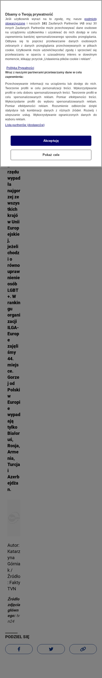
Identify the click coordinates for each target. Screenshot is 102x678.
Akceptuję (51, 141)
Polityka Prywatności (20, 68)
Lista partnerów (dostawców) (25, 125)
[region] (51, 83)
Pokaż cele (51, 155)
